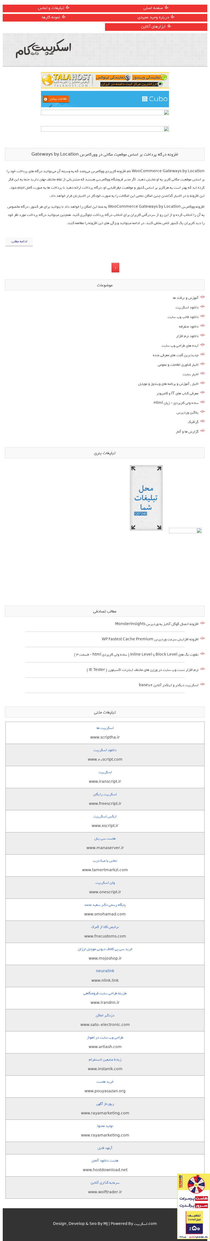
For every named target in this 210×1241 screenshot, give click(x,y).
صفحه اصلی (153, 8)
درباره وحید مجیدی (153, 17)
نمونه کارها (51, 17)
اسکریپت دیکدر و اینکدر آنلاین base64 (169, 685)
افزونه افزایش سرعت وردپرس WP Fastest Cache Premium (150, 639)
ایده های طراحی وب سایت (180, 346)
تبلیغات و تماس (51, 8)
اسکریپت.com (145, 1224)
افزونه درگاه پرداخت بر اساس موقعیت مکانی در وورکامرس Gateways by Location (104, 154)
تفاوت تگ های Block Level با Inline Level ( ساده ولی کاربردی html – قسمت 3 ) (136, 654)
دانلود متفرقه (189, 326)
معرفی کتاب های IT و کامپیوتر (177, 393)
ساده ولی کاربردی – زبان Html (176, 403)
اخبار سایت (191, 374)
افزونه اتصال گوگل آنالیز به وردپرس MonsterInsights (157, 624)
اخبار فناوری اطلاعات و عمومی (178, 365)
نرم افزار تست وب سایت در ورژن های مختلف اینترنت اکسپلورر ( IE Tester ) (143, 670)
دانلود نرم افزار (187, 336)
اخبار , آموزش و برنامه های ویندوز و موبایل (168, 384)
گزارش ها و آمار (187, 432)
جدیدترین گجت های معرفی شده (176, 355)
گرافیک (193, 422)
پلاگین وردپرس (188, 412)
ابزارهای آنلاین (153, 26)
